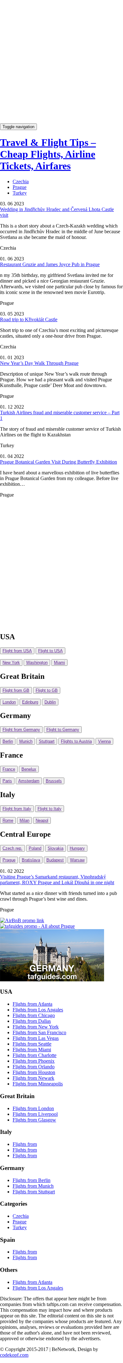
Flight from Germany (21, 729)
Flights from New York (36, 1026)
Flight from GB (16, 690)
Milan (24, 820)
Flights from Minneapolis (38, 1083)
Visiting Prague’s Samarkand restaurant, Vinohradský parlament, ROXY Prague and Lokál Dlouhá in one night (57, 879)
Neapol (42, 820)
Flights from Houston (34, 1072)
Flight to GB (47, 690)
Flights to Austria (76, 741)
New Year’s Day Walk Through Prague (39, 363)
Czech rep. (12, 848)
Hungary (77, 848)
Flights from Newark (33, 1078)
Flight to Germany (62, 729)
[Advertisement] (61, 61)
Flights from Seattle (32, 1044)
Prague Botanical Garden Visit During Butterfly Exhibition (58, 462)
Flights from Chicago (34, 1015)
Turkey (20, 193)
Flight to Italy (50, 808)
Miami (59, 662)
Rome (8, 820)
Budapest (55, 860)
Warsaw (77, 860)
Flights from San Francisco (39, 1032)
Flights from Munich (33, 1186)
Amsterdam (28, 780)
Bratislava (31, 860)
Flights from (25, 1144)
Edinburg (30, 702)
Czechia (21, 181)
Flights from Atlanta (32, 1004)
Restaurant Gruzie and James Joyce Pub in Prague (50, 264)
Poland (35, 848)
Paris (7, 780)
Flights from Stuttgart (34, 1191)
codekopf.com (14, 1355)
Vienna (104, 741)
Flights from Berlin (31, 1180)
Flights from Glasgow (34, 1119)
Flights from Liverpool (35, 1114)
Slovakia (55, 848)
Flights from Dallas (32, 1021)
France (9, 769)
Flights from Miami (32, 1049)
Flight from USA (17, 650)
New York (11, 662)
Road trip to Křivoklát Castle (28, 319)
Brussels (54, 780)
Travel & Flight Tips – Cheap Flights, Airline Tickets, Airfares (48, 154)
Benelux (28, 769)
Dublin (50, 702)
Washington (37, 662)
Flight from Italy (17, 808)
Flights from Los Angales (38, 1009)
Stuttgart (47, 741)
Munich (25, 741)
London (9, 702)
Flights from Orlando (34, 1066)
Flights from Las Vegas (36, 1038)
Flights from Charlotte (34, 1055)
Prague (19, 187)
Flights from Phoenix (34, 1061)
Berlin (8, 741)
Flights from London (33, 1108)
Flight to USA (50, 650)
